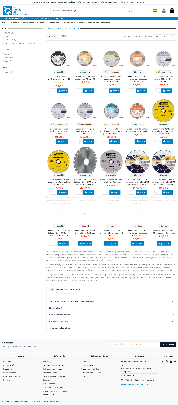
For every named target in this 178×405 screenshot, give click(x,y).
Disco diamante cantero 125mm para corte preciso (137, 130)
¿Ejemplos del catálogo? (60, 328)
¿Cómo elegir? (55, 308)
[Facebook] (162, 361)
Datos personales (10, 373)
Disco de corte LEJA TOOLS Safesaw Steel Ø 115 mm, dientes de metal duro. (58, 232)
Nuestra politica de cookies (55, 391)
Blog (85, 376)
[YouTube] (170, 361)
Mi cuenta (7, 361)
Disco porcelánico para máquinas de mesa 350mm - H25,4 (111, 78)
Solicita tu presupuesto (53, 387)
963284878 (129, 376)
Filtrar (54, 36)
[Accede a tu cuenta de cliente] (164, 10)
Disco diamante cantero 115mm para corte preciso (163, 231)
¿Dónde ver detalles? (58, 321)
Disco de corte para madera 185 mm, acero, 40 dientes (111, 232)
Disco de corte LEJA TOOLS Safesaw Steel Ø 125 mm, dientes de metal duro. (85, 182)
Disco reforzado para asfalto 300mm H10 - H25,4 (85, 131)
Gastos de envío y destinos (54, 376)
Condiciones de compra (53, 365)
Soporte (6, 380)
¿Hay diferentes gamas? (60, 315)
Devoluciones (49, 384)
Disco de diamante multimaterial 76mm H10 (59, 77)
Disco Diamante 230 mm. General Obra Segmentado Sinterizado (58, 182)
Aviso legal (48, 361)
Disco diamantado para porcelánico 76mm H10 (85, 77)
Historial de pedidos (12, 376)
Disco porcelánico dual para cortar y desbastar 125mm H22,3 (137, 232)
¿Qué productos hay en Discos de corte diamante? (72, 301)
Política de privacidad (52, 369)
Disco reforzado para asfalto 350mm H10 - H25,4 (59, 131)
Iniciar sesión (9, 365)
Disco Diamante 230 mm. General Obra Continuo (111, 181)
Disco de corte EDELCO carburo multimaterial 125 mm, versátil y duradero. (163, 182)
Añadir (64, 90)
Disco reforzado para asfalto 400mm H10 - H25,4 (163, 78)
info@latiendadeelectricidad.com (139, 380)
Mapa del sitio (49, 395)
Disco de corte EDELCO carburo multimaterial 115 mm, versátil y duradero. (137, 182)
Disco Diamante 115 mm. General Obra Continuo (85, 231)
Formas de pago (50, 373)
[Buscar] (129, 11)
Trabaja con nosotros (92, 373)
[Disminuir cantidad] (55, 92)
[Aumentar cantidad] (55, 89)
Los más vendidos (91, 369)
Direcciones (8, 369)
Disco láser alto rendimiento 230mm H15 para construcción (111, 131)
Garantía (46, 380)
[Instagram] (166, 361)
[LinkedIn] (174, 361)
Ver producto (85, 243)
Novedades (88, 365)
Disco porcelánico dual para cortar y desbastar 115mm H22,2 (137, 78)
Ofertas (86, 361)
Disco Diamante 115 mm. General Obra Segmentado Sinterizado (163, 131)
